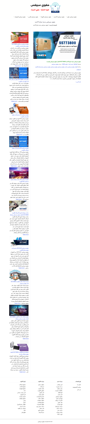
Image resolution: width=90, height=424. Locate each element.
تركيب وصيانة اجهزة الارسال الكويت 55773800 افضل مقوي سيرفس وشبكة (19, 213)
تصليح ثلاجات (23, 386)
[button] (66, 17)
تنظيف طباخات (40, 400)
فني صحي (60, 394)
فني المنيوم (23, 394)
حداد (25, 390)
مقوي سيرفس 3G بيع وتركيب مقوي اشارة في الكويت (20, 115)
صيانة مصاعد (59, 412)
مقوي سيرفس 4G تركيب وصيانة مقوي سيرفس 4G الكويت (20, 180)
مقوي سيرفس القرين (33, 16)
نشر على (67, 64)
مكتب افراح (41, 388)
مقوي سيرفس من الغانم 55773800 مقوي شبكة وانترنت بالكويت (20, 45)
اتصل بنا (79, 384)
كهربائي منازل (59, 398)
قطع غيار (23, 412)
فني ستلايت (59, 384)
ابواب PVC (59, 414)
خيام (25, 410)
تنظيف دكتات (41, 398)
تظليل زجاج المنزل (21, 404)
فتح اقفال (60, 392)
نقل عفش (60, 402)
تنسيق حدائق (41, 410)
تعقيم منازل (41, 394)
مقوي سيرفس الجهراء (46, 16)
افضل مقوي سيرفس (73, 66)
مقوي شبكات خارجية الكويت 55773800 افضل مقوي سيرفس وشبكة (19, 317)
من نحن (79, 389)
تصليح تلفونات (22, 388)
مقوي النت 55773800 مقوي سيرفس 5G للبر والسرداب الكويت (19, 80)
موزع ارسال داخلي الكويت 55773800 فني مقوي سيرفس (20, 282)
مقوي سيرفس (55, 64)
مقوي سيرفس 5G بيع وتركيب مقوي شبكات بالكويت (20, 149)
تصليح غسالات (22, 384)
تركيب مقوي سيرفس (63, 66)
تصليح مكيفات (22, 398)
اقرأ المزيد (78, 82)
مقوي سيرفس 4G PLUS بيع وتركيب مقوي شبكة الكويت (20, 249)
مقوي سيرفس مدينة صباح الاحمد (42, 66)
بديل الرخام (41, 412)
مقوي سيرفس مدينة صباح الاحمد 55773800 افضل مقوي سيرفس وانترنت (64, 61)
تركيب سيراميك (58, 406)
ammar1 (76, 64)
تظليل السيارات (40, 404)
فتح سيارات (59, 404)
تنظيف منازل (41, 384)
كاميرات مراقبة (58, 400)
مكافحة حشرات (58, 390)
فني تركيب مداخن (21, 392)
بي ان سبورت (59, 386)
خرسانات (42, 386)
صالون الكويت (41, 390)
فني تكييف (41, 392)
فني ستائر (41, 408)
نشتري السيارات (40, 396)
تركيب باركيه (59, 408)
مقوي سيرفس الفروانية (20, 16)
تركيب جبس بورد (40, 406)
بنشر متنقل (59, 388)
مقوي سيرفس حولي (72, 16)
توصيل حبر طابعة (22, 408)
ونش (24, 400)
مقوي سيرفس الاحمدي (59, 16)
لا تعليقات (78, 69)
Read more (18, 65)
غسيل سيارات (22, 396)
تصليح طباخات (41, 402)
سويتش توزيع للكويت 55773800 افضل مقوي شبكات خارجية (19, 353)
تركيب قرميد (23, 406)
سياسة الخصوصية (77, 387)
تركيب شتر (59, 410)
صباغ (24, 402)
